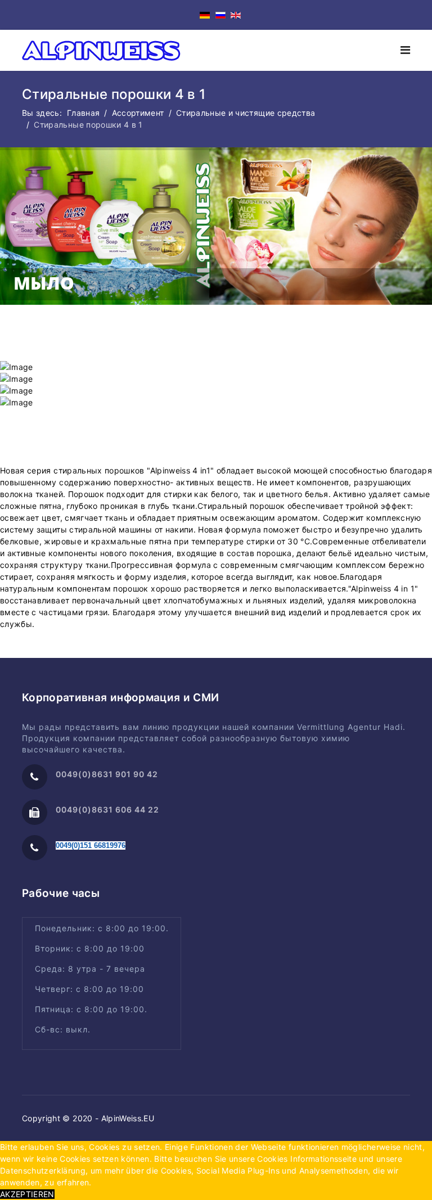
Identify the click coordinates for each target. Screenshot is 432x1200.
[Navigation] (405, 50)
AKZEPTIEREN (27, 1194)
